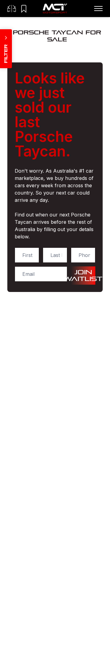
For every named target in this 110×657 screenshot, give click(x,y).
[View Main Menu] (98, 8)
